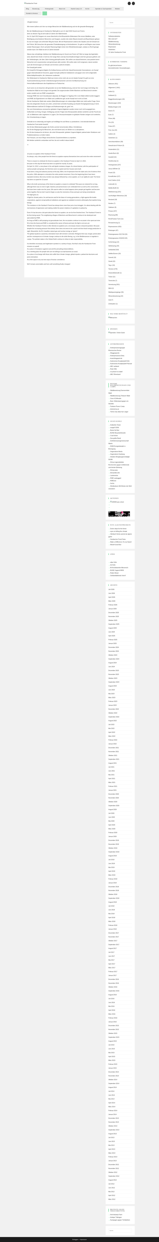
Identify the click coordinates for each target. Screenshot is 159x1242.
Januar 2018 (112, 929)
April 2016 (111, 1010)
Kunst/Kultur (112, 176)
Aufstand (111, 95)
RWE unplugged (115, 478)
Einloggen (75, 1239)
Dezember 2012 (113, 1164)
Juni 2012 (111, 1188)
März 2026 (111, 601)
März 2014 (111, 1106)
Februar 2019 (112, 879)
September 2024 (113, 659)
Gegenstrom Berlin (116, 451)
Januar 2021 (112, 790)
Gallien (110, 134)
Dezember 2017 (113, 933)
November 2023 (113, 674)
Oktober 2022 (112, 713)
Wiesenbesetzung (114, 44)
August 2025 (112, 628)
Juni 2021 (111, 771)
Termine (111, 269)
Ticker (110, 277)
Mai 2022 (111, 728)
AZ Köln (112, 565)
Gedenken (111, 49)
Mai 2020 (111, 821)
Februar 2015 (112, 1064)
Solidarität (111, 249)
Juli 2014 (111, 1091)
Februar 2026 (112, 605)
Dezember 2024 (113, 647)
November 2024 (113, 651)
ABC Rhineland (115, 374)
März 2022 (111, 736)
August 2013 (112, 1134)
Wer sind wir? (112, 39)
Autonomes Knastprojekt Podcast (121, 363)
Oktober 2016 (112, 987)
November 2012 (113, 1168)
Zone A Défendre (115, 398)
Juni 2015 (111, 1049)
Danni (110, 111)
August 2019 (112, 856)
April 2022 (111, 732)
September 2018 (113, 898)
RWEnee (113, 481)
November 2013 (113, 1122)
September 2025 (113, 624)
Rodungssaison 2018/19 (116, 238)
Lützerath (111, 184)
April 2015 (111, 1056)
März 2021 (111, 782)
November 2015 (113, 1029)
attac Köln (113, 562)
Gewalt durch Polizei (115, 145)
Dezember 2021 (113, 747)
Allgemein (111, 87)
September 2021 (113, 759)
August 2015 (112, 1041)
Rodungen (111, 230)
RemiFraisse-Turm (114, 219)
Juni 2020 (111, 817)
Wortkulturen (114, 486)
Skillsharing (112, 246)
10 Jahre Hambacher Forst (117, 52)
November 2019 (113, 844)
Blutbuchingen (113, 107)
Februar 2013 (112, 1157)
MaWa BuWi (112, 188)
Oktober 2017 (112, 940)
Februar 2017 (112, 971)
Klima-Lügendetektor (117, 462)
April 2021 (111, 778)
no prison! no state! (116, 371)
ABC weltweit (114, 366)
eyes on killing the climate (118, 531)
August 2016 (112, 995)
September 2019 (113, 852)
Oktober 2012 (112, 1172)
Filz (109, 122)
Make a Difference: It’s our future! (121, 542)
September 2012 (113, 1176)
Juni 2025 (111, 632)
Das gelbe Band (115, 438)
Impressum (83, 1239)
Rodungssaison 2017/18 (116, 234)
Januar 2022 (112, 744)
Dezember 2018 (113, 886)
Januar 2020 (112, 836)
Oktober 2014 (112, 1079)
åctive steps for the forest (118, 528)
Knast (110, 172)
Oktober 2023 (112, 678)
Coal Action (114, 435)
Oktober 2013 (112, 1126)
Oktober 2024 (112, 655)
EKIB (112, 446)
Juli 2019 (111, 859)
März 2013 (111, 1153)
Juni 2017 (111, 956)
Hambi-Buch (112, 153)
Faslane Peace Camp (117, 406)
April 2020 (111, 825)
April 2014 (111, 1103)
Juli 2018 (111, 906)
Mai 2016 (111, 1006)
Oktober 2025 (112, 620)
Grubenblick (112, 149)
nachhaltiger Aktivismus (116, 195)
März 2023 (111, 697)
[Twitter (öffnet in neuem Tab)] (129, 3)
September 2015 (113, 1037)
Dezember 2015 (113, 1025)
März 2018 (111, 921)
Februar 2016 (112, 1018)
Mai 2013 (111, 1145)
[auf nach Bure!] (117, 502)
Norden (110, 203)
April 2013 (111, 1149)
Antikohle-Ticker (115, 425)
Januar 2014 (112, 1114)
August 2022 (112, 720)
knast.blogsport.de (116, 358)
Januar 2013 (112, 1160)
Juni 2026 (111, 593)
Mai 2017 (111, 960)
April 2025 (111, 636)
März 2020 (111, 829)
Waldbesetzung (113, 41)
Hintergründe (112, 165)
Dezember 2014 (113, 1072)
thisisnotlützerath (113, 273)
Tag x (110, 265)
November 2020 (113, 798)
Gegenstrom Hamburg (117, 454)
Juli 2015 (111, 1045)
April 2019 (111, 871)
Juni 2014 (111, 1095)
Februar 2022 (112, 740)
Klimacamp (114, 470)
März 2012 (111, 1199)
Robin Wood (114, 573)
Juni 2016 (111, 1002)
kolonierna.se (114, 409)
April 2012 (111, 1195)
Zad (109, 300)
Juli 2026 (111, 589)
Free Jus (111, 130)
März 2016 (111, 1014)
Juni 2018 (111, 910)
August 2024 (112, 663)
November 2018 (113, 890)
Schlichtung (112, 242)
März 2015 (111, 1060)
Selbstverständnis (114, 36)
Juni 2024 (111, 666)
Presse (110, 211)
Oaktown (111, 207)
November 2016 (113, 983)
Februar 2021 (112, 786)
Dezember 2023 (113, 670)
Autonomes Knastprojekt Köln (120, 361)
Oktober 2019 (112, 848)
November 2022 (113, 709)
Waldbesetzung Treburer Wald (120, 396)
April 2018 (111, 917)
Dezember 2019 (113, 840)
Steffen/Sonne (113, 253)
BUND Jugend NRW (117, 570)
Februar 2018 (112, 925)
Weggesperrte (114, 353)
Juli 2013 (111, 1137)
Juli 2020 (111, 813)
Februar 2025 (112, 639)
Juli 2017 (111, 952)
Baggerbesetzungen (115, 99)
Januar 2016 (112, 1022)
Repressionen (113, 226)
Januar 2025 (112, 643)
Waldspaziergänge (114, 292)
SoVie (112, 483)
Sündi (110, 261)
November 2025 (113, 616)
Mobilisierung (112, 192)
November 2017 (113, 937)
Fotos (110, 126)
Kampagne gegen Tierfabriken (120, 1220)
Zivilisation (111, 304)
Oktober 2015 (112, 1033)
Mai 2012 (111, 1191)
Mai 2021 (111, 775)
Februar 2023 (112, 701)
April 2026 (111, 597)
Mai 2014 (111, 1099)
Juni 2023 (111, 690)
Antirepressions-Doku (117, 355)
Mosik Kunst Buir (115, 544)
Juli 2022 (111, 724)
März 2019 (111, 875)
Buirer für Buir (114, 430)
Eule (109, 114)
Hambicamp (112, 161)
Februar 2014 (112, 1110)
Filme (110, 118)
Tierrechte (111, 280)
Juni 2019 (111, 863)
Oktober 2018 (112, 894)
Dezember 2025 (113, 612)
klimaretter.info (115, 473)
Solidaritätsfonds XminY (118, 575)
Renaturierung (113, 222)
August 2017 (112, 948)
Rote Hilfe (113, 369)
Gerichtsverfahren (114, 141)
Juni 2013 (111, 1141)
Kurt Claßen (112, 180)
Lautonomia (114, 475)
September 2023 (113, 682)
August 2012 (112, 1180)
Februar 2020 (112, 832)
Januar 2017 (112, 975)
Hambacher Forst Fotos (118, 539)
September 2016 (113, 991)
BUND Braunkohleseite (118, 433)
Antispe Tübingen (116, 1217)
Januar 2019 (112, 883)
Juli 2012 (111, 1184)
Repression (112, 47)
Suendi (110, 257)
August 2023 (112, 686)
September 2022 (113, 717)
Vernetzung (112, 284)
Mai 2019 (111, 867)
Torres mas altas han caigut (119, 412)
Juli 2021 (111, 767)
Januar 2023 (112, 705)
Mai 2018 (111, 913)
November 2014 (113, 1076)
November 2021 (113, 751)
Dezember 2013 (113, 1118)
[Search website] (44, 13)
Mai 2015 (111, 1052)
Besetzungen (112, 103)
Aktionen (111, 83)
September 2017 (113, 944)
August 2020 (112, 809)
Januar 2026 (112, 609)
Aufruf (110, 91)
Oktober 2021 (112, 755)
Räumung (111, 215)
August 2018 (112, 902)
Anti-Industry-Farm (116, 1214)
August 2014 (112, 1087)
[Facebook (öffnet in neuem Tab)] (133, 3)
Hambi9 (111, 157)
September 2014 (113, 1083)
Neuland (111, 199)
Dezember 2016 (113, 979)
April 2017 (111, 964)
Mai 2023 (111, 693)
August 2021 (112, 763)
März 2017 (111, 967)
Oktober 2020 (112, 802)
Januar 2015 (112, 1068)
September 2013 (113, 1130)
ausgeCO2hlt (114, 427)
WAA (110, 288)
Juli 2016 (111, 998)
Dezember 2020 (113, 794)
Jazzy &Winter (113, 168)
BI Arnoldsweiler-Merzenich (119, 567)
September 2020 (113, 805)
